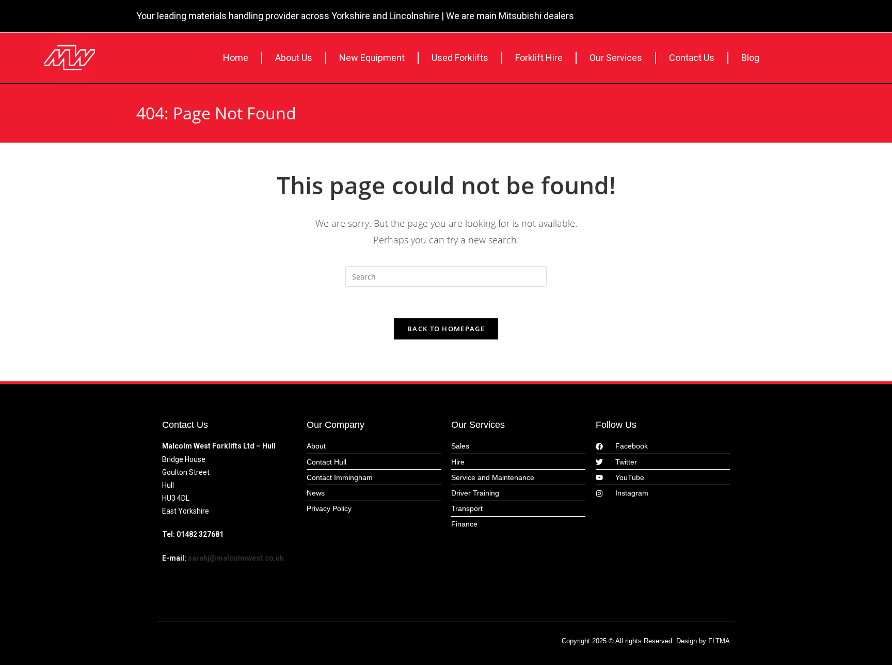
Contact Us (691, 57)
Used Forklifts (460, 57)
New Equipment (372, 57)
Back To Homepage (446, 328)
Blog (750, 57)
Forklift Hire (539, 57)
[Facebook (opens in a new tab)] (735, 17)
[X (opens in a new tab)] (719, 17)
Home (235, 57)
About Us (293, 57)
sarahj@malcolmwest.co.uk (236, 558)
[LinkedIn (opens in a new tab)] (749, 17)
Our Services (616, 57)
